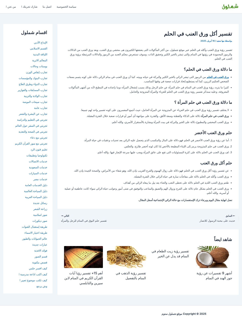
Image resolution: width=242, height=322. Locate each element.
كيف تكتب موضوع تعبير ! (33, 280)
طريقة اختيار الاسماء (36, 232)
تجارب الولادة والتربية (35, 96)
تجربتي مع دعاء (38, 137)
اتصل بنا (47, 6)
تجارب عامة (40, 107)
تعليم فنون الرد (39, 149)
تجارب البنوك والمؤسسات (33, 78)
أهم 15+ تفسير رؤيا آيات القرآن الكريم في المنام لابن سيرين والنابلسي (83, 278)
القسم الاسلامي (38, 48)
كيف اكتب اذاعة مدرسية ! (33, 274)
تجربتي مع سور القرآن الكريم (31, 143)
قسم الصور (41, 256)
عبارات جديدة (39, 244)
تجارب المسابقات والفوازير (32, 90)
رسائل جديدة (40, 203)
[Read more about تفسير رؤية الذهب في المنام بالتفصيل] (126, 256)
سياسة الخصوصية (66, 6)
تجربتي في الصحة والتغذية (33, 131)
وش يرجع (42, 286)
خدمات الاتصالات (38, 161)
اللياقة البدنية (40, 54)
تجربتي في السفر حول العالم (31, 125)
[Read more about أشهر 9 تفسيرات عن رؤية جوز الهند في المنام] (212, 256)
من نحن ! (11, 6)
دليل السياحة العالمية (35, 191)
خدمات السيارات (38, 173)
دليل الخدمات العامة (36, 185)
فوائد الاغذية (40, 250)
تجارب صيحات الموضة (35, 102)
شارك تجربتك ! (29, 6)
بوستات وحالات (38, 66)
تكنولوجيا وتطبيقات (36, 155)
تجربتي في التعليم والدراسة (32, 119)
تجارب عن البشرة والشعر (33, 113)
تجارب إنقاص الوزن (36, 72)
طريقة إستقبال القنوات (34, 226)
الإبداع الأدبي (40, 42)
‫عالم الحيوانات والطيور (34, 238)
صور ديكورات (39, 220)
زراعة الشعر (40, 209)
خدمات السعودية (38, 167)
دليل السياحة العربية (36, 197)
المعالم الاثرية (39, 60)
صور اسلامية (40, 214)
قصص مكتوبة (39, 262)
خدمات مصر (40, 179)
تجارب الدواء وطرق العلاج (33, 84)
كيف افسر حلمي (38, 268)
